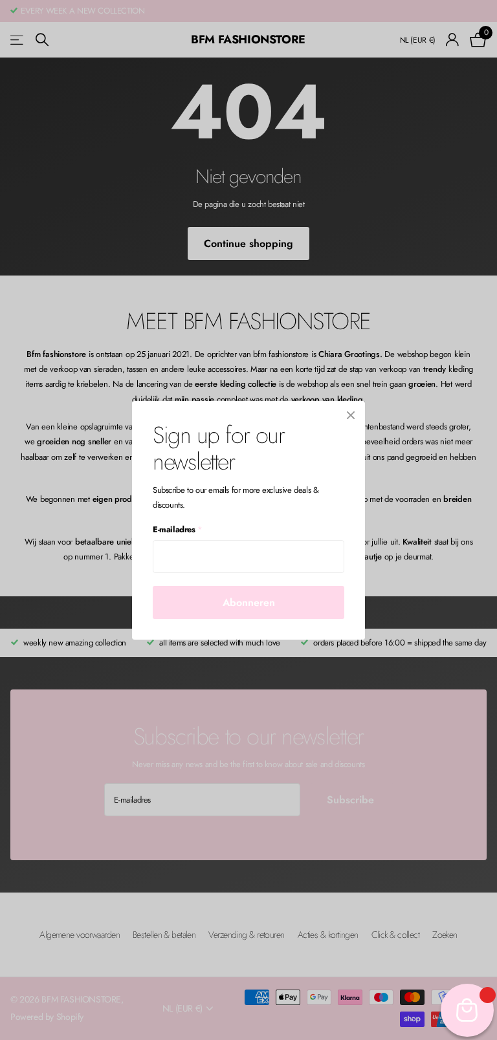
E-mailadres (177, 529)
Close (351, 415)
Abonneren (249, 601)
